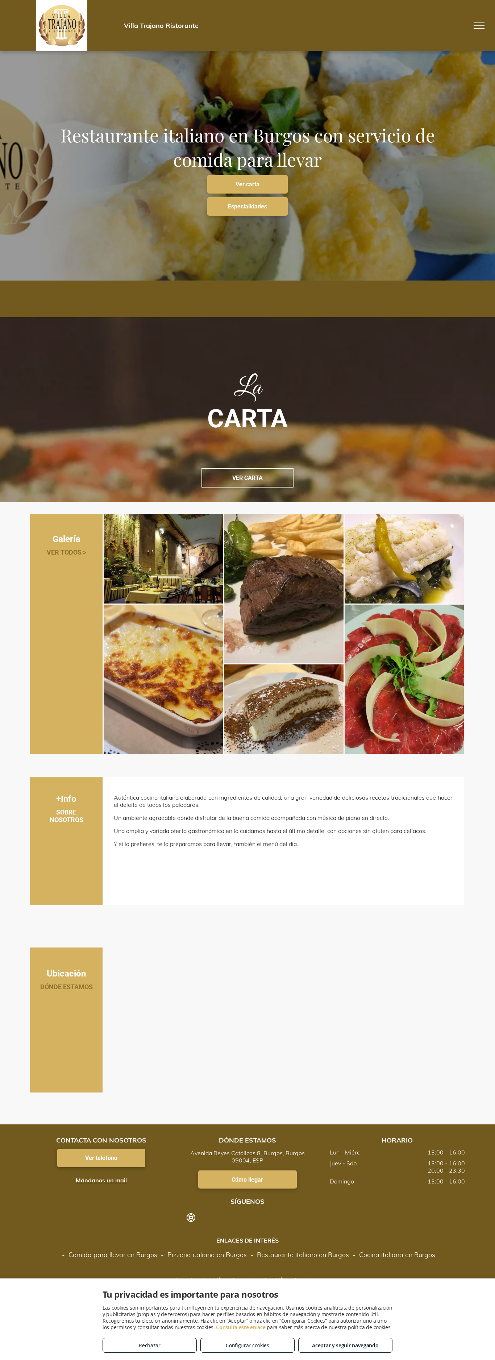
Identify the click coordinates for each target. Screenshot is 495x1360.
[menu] (479, 25)
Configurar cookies (247, 1345)
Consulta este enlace (240, 1327)
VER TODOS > (66, 552)
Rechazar (150, 1345)
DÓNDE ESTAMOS (66, 987)
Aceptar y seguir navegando (345, 1345)
